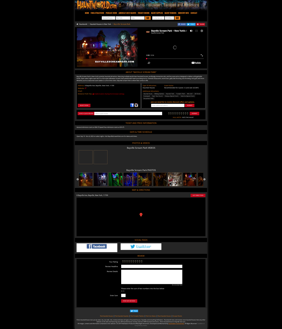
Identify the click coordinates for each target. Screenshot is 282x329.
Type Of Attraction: (150, 85)
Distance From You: (85, 94)
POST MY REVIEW (129, 301)
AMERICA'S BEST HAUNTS (127, 13)
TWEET (192, 24)
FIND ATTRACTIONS (97, 13)
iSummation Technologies (176, 323)
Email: (80, 91)
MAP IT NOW (84, 105)
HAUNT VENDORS (170, 13)
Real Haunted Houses (164, 316)
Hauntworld (82, 24)
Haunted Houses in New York (100, 24)
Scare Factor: (169, 85)
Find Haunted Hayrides (122, 316)
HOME (87, 13)
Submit (194, 113)
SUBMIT (189, 105)
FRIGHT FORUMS (143, 13)
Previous (78, 179)
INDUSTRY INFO (183, 13)
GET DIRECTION (198, 195)
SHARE (183, 24)
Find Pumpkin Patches (137, 316)
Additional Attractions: (151, 91)
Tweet (136, 311)
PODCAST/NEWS (111, 13)
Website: (81, 88)
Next (204, 179)
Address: (81, 85)
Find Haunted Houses (106, 316)
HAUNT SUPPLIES (157, 13)
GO (147, 18)
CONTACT (194, 13)
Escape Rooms (177, 316)
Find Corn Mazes (151, 316)
